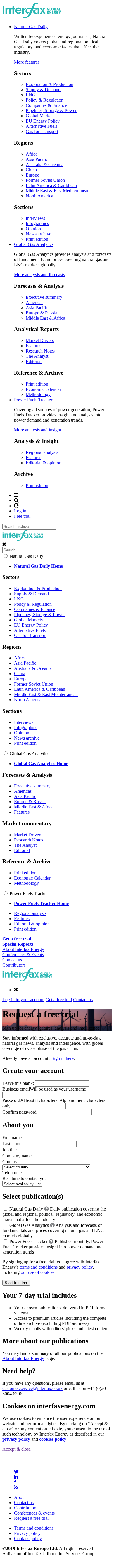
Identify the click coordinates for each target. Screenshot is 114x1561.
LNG (31, 94)
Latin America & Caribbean (51, 185)
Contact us (12, 959)
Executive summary (44, 297)
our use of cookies (37, 1272)
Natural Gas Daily (31, 26)
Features (33, 345)
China (31, 169)
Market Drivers (40, 340)
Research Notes (40, 350)
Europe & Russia (41, 312)
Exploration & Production (49, 84)
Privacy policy (27, 1533)
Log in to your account (23, 999)
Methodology (38, 394)
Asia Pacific (37, 159)
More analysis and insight (37, 429)
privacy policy (80, 1267)
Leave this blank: (18, 1083)
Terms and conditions (33, 1528)
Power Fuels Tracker (33, 399)
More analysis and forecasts (39, 274)
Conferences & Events (23, 954)
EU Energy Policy (43, 120)
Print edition (37, 239)
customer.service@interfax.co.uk (32, 1388)
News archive (38, 233)
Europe (32, 174)
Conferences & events (34, 1512)
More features (26, 62)
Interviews (35, 218)
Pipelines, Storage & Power (51, 110)
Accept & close (16, 1449)
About (20, 1497)
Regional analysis (42, 452)
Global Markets (40, 115)
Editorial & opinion (43, 462)
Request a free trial (31, 1518)
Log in (20, 510)
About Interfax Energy (23, 949)
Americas (34, 302)
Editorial (34, 361)
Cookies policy (28, 1538)
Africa (31, 154)
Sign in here (62, 1058)
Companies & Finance (46, 105)
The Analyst (37, 356)
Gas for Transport (42, 131)
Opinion (33, 228)
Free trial (22, 516)
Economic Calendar (32, 877)
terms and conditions (39, 1267)
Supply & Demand (43, 89)
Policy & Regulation (44, 100)
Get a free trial (59, 999)
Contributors (13, 965)
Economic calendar (43, 389)
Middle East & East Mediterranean (57, 190)
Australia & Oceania (44, 164)
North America (39, 195)
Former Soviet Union (45, 180)
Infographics (37, 223)
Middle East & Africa (45, 318)
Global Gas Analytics (33, 244)
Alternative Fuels (41, 126)
